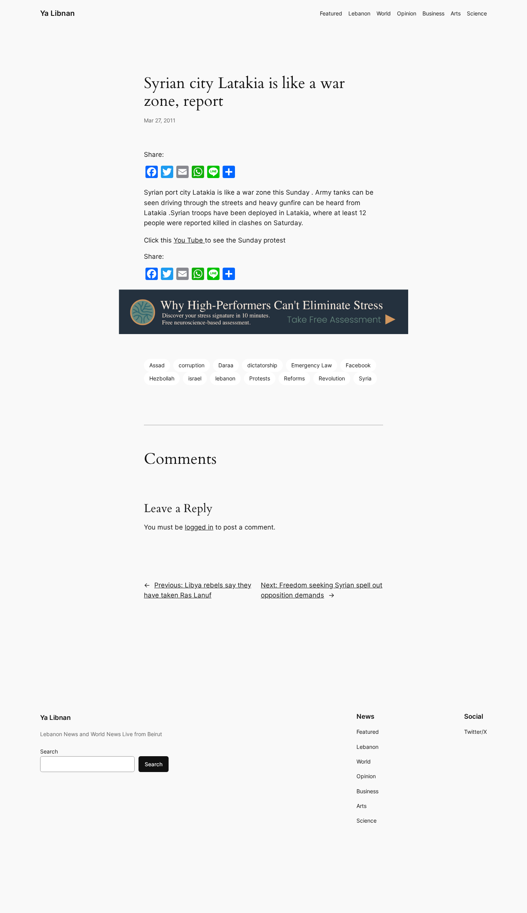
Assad (157, 365)
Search (49, 751)
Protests (259, 378)
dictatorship (262, 365)
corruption (191, 365)
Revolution (332, 378)
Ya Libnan (57, 13)
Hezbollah (161, 378)
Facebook (358, 365)
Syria (365, 378)
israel (194, 378)
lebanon (225, 378)
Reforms (294, 378)
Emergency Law (311, 365)
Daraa (225, 365)
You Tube (189, 240)
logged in (199, 527)
